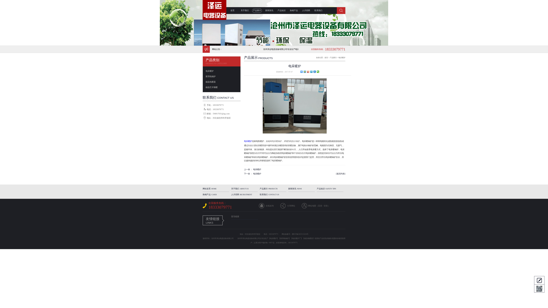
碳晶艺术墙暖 (212, 87)
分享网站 (291, 206)
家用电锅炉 (211, 76)
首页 (232, 10)
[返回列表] (340, 174)
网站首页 (209, 189)
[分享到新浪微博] (308, 72)
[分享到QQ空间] (305, 72)
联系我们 (318, 10)
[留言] (539, 280)
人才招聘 (306, 10)
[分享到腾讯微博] (311, 72)
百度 (320, 206)
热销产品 (294, 10)
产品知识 (282, 10)
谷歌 (326, 206)
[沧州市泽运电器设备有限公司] (214, 19)
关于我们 (245, 10)
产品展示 (257, 10)
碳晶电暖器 (211, 82)
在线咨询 (270, 206)
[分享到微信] (318, 72)
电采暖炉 (210, 71)
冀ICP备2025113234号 (300, 234)
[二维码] (539, 288)
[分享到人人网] (315, 72)
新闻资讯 (269, 10)
